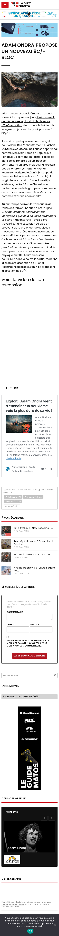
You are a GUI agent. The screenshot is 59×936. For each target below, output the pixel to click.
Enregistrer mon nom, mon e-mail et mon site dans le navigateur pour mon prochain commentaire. (29, 643)
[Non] (55, 925)
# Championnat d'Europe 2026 (21, 696)
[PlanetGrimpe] (21, 4)
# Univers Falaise (33, 497)
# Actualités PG (13, 497)
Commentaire (16, 612)
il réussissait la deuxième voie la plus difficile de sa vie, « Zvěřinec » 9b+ (28, 121)
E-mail (34, 624)
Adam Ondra (12, 506)
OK (30, 931)
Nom (10, 624)
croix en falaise (13, 501)
